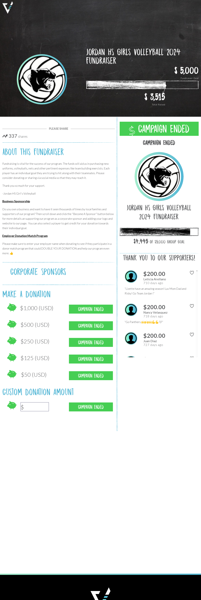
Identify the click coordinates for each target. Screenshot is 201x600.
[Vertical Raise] (7, 7)
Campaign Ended (162, 128)
